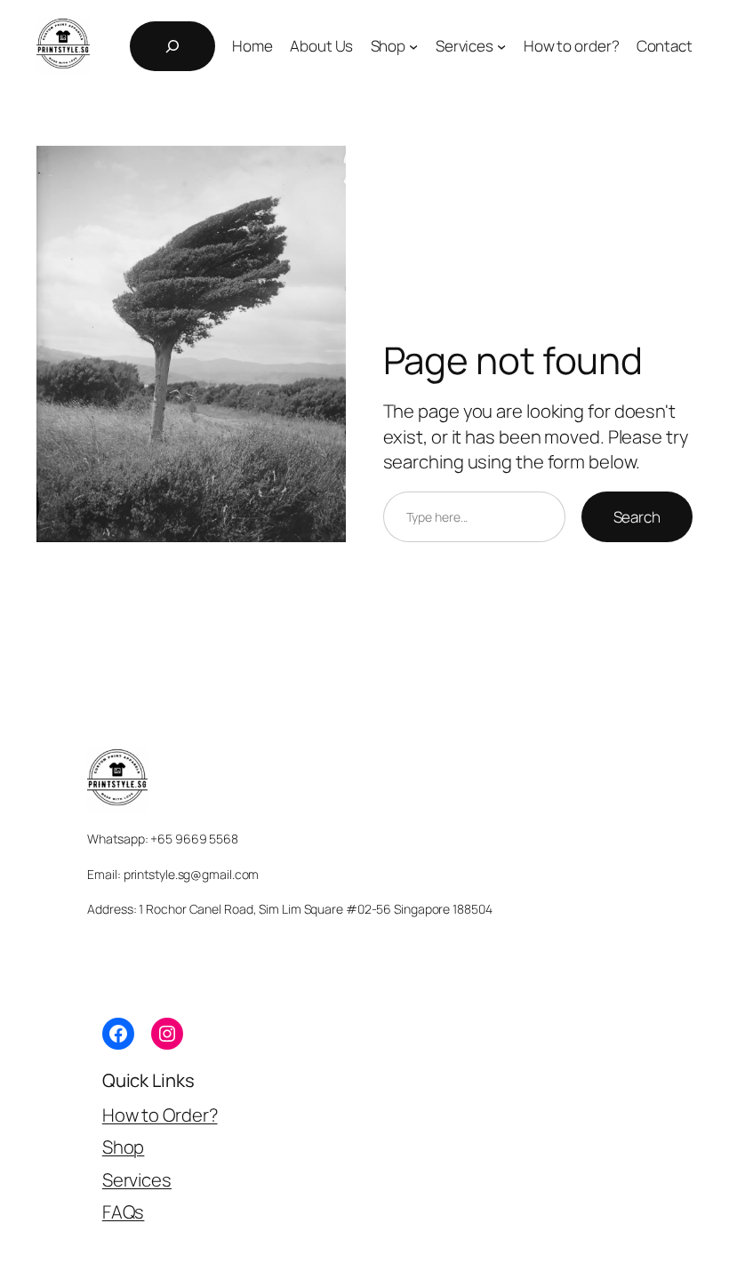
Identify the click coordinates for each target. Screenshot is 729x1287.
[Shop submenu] (413, 46)
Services (137, 1179)
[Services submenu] (501, 46)
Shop (123, 1146)
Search (637, 517)
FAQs (123, 1211)
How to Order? (160, 1114)
